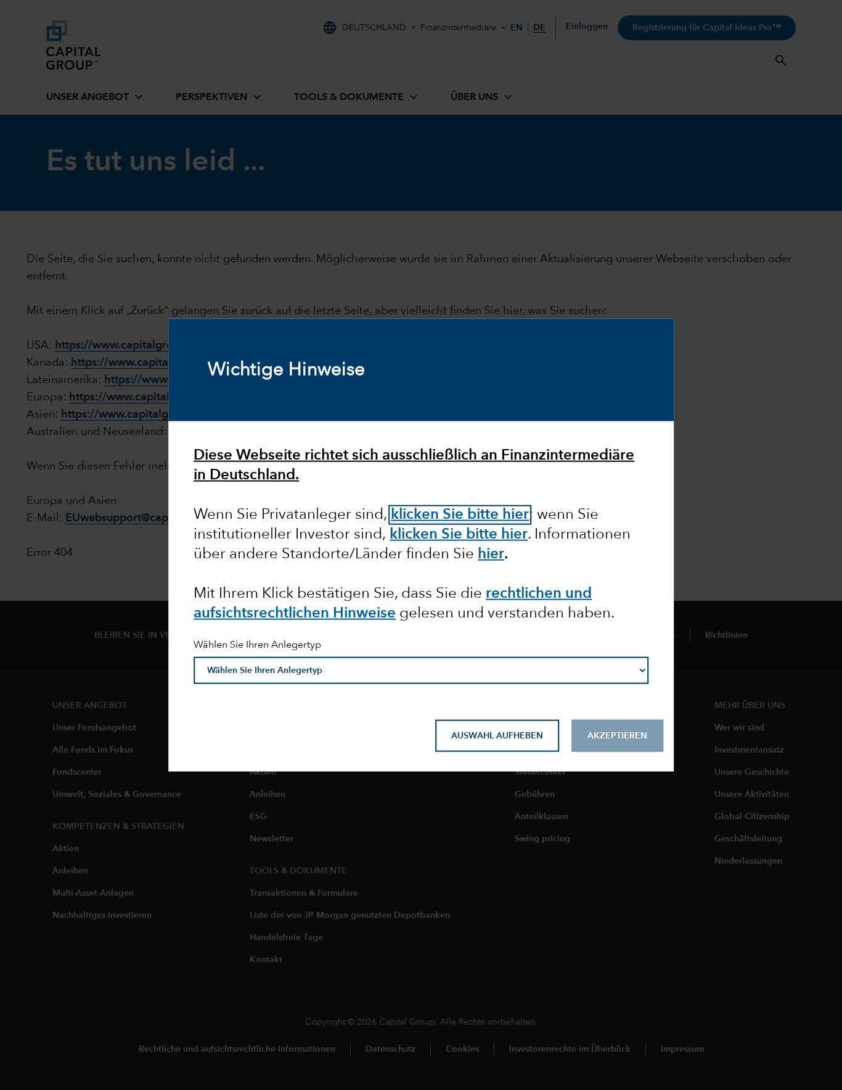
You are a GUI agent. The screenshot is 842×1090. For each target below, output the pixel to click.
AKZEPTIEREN (617, 735)
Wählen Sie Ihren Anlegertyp (257, 645)
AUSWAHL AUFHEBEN (497, 735)
